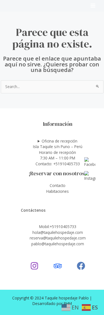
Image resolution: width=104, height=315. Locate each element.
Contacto (57, 185)
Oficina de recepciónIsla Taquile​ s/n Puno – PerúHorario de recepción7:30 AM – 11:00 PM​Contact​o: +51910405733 (57, 152)
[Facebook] (81, 265)
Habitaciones (57, 191)
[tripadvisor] (57, 265)
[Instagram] (34, 265)
